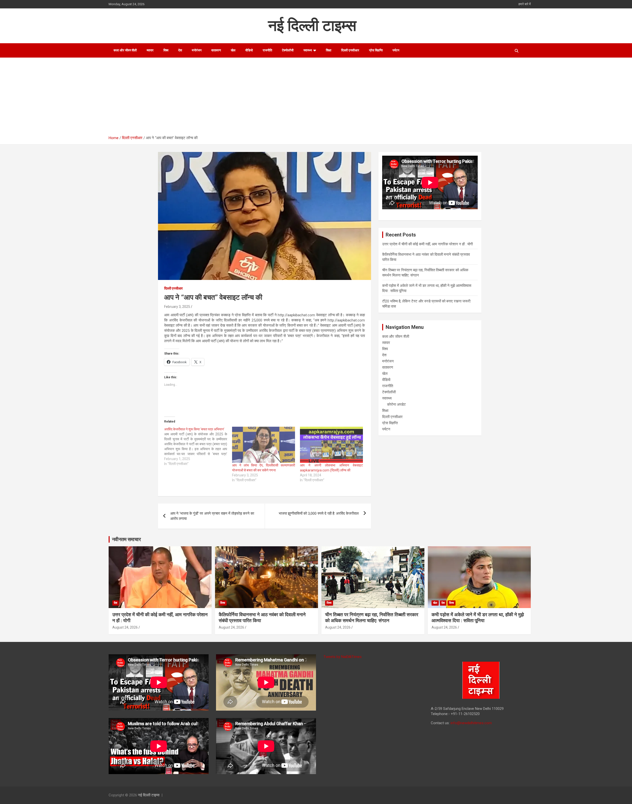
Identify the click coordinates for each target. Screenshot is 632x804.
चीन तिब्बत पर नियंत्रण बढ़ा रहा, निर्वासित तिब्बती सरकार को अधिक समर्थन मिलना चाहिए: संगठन (371, 618)
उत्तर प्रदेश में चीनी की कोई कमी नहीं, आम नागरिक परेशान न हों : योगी (427, 244)
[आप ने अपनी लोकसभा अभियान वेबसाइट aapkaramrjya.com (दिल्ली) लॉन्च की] (331, 445)
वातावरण (216, 50)
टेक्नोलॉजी (288, 50)
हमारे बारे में (524, 4)
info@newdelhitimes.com (471, 723)
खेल (233, 50)
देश (180, 50)
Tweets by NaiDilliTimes (342, 657)
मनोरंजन (196, 50)
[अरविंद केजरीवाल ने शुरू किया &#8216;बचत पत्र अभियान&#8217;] (198, 446)
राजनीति (267, 50)
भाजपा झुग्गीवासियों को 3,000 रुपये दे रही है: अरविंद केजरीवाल (319, 513)
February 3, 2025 (177, 307)
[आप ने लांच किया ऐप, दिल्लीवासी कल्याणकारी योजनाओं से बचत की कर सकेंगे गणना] (263, 445)
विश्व (165, 50)
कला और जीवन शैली (125, 50)
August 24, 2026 (125, 627)
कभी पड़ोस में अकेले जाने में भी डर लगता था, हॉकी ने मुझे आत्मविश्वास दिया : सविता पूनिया (478, 618)
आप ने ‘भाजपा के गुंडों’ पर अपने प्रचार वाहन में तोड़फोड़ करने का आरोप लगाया (212, 516)
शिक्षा (328, 50)
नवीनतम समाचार (126, 539)
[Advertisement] (320, 98)
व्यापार (150, 50)
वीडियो (249, 50)
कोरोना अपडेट (396, 404)
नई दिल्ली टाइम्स (312, 26)
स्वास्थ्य (307, 50)
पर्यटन (396, 50)
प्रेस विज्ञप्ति (376, 50)
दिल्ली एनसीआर (350, 50)
